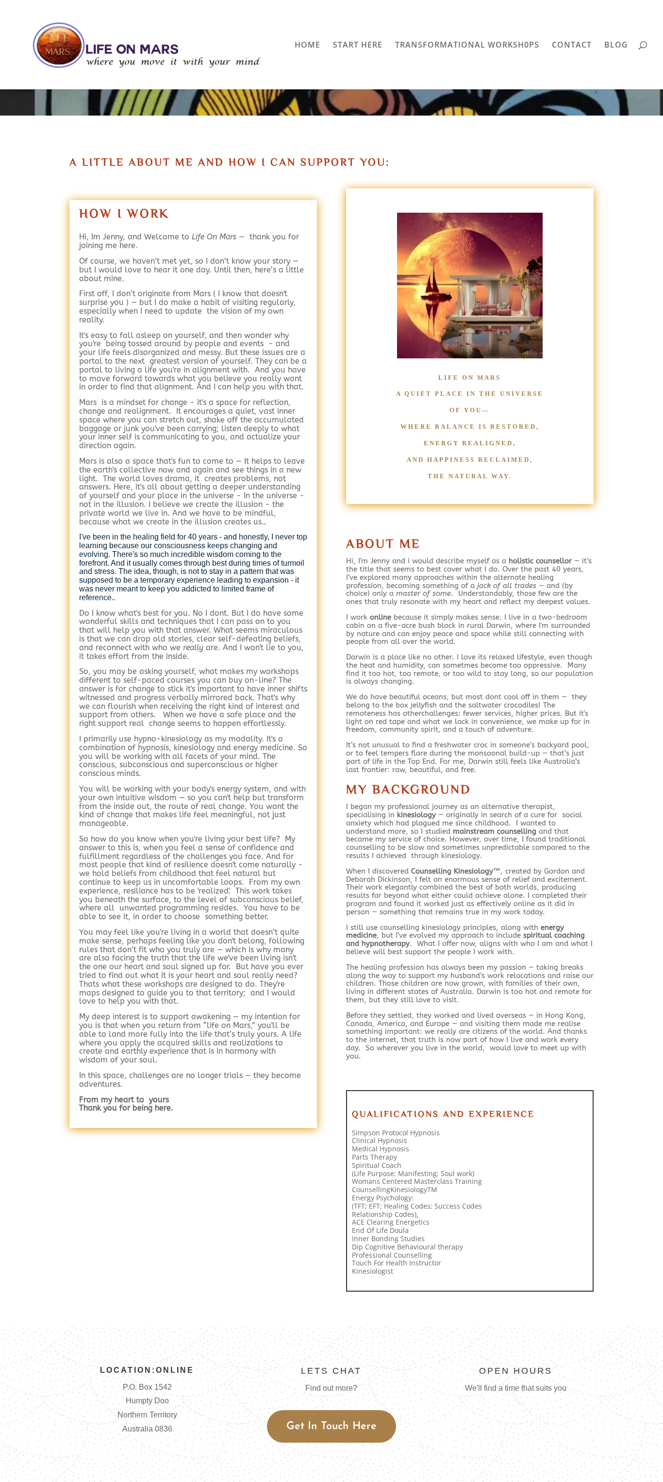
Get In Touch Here (331, 1426)
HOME (307, 45)
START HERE (357, 45)
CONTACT (572, 45)
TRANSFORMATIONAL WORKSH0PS (467, 45)
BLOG (616, 45)
